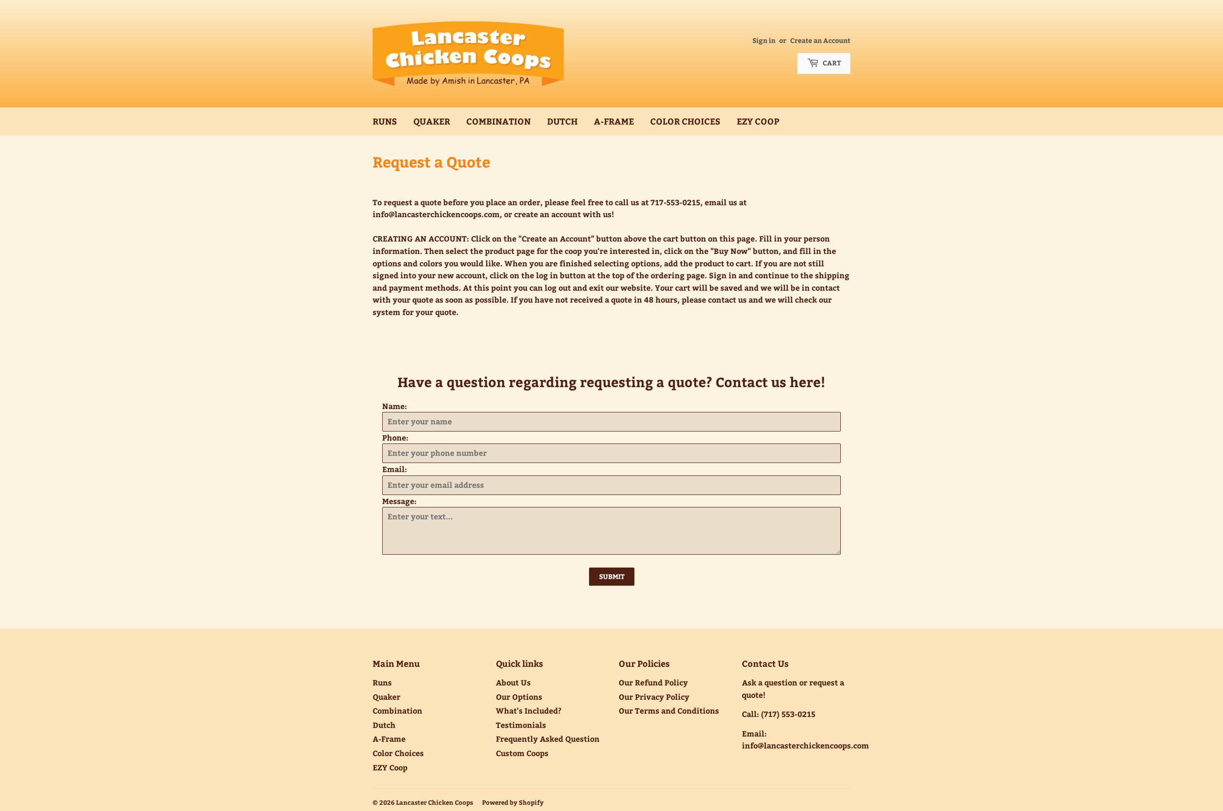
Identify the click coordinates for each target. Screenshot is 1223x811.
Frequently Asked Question (548, 739)
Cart (831, 62)
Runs (385, 121)
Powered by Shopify (513, 802)
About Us (513, 682)
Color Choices (685, 121)
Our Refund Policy (653, 682)
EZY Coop (758, 121)
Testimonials (521, 725)
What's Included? (528, 711)
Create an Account (820, 40)
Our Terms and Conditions (669, 711)
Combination (498, 121)
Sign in (763, 40)
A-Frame (614, 121)
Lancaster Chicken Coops (434, 802)
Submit (611, 576)
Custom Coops (522, 753)
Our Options (519, 697)
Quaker (431, 121)
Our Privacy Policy (654, 697)
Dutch (562, 121)
